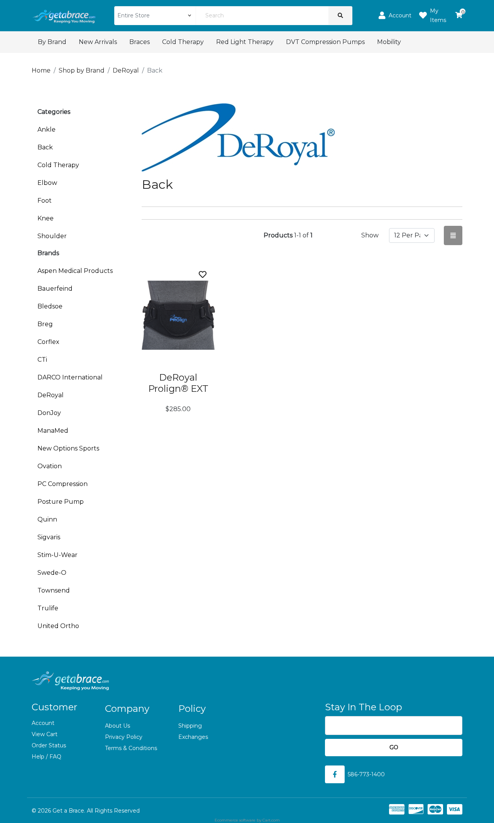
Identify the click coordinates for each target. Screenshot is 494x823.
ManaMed (52, 430)
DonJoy (49, 413)
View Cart (45, 734)
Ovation (49, 466)
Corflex (48, 341)
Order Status (49, 745)
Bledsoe (50, 306)
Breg (45, 324)
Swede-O (51, 572)
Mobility (389, 42)
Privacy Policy (123, 736)
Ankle (46, 129)
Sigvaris (48, 537)
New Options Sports (68, 448)
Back (45, 147)
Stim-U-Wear (57, 555)
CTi (42, 359)
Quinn (47, 519)
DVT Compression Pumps (325, 42)
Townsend (53, 590)
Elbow (47, 182)
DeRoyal (50, 395)
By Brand (52, 42)
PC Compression (62, 484)
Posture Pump (60, 501)
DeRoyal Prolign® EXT (178, 383)
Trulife (47, 608)
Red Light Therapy (245, 42)
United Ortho (58, 626)
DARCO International (70, 377)
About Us (117, 725)
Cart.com (271, 820)
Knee (45, 218)
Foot (44, 200)
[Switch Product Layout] (453, 235)
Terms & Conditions (131, 748)
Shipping (190, 725)
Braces (139, 42)
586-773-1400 (366, 774)
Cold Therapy (183, 42)
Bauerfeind (55, 288)
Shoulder (52, 236)
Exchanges (193, 736)
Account (43, 723)
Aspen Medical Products (75, 270)
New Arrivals (98, 42)
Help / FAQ (46, 756)
